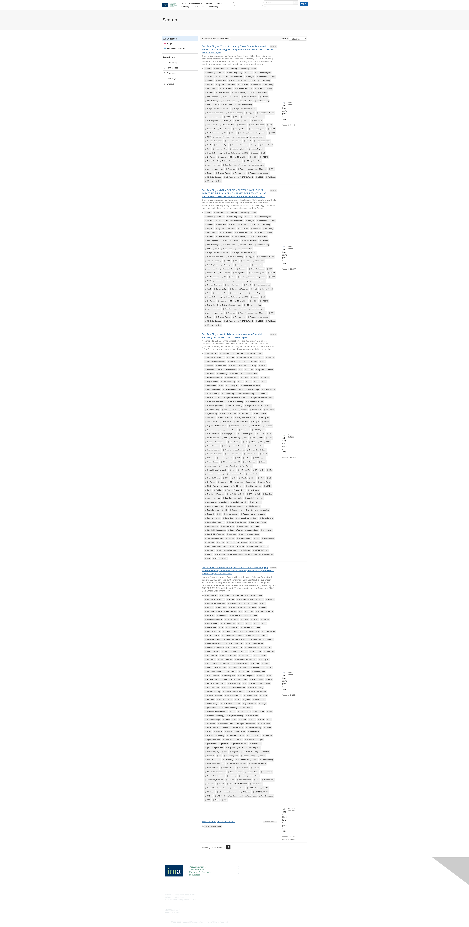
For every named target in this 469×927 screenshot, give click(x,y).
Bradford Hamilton (291, 810)
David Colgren (291, 103)
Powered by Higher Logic (269, 922)
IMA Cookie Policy (266, 895)
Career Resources (219, 906)
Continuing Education (220, 902)
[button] (195, 3)
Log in (303, 4)
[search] (235, 4)
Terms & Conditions (267, 898)
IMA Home (216, 895)
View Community (288, 839)
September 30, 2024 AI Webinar (218, 821)
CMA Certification (219, 898)
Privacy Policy (264, 902)
